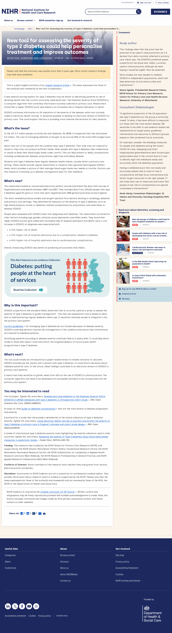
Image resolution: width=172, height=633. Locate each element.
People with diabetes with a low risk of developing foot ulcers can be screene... (150, 234)
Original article (129, 294)
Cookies (119, 574)
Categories (10, 555)
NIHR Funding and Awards (128, 580)
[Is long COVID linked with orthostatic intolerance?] (123, 278)
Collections (10, 568)
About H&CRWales (69, 574)
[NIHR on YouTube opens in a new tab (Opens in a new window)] (29, 606)
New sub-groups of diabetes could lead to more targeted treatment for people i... (150, 220)
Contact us (65, 580)
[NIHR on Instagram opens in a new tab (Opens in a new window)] (36, 606)
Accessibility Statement (127, 568)
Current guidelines (13, 326)
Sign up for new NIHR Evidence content (139, 289)
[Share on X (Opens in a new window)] (34, 513)
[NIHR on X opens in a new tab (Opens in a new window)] (15, 606)
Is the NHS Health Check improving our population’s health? (149, 263)
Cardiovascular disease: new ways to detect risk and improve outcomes (148, 248)
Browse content (25, 20)
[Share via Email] (39, 513)
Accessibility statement (15, 616)
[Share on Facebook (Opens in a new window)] (23, 513)
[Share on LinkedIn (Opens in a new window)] (28, 513)
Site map (120, 555)
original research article (57, 85)
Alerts (8, 561)
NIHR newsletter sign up (51, 20)
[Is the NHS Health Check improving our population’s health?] (123, 264)
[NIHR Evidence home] (28, 11)
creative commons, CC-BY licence (57, 492)
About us (8, 20)
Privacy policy (122, 561)
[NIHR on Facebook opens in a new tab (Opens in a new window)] (22, 606)
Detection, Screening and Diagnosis (29, 58)
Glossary (126, 299)
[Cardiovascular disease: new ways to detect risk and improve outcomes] (123, 249)
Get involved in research (79, 20)
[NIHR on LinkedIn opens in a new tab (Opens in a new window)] (8, 606)
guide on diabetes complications (38, 408)
